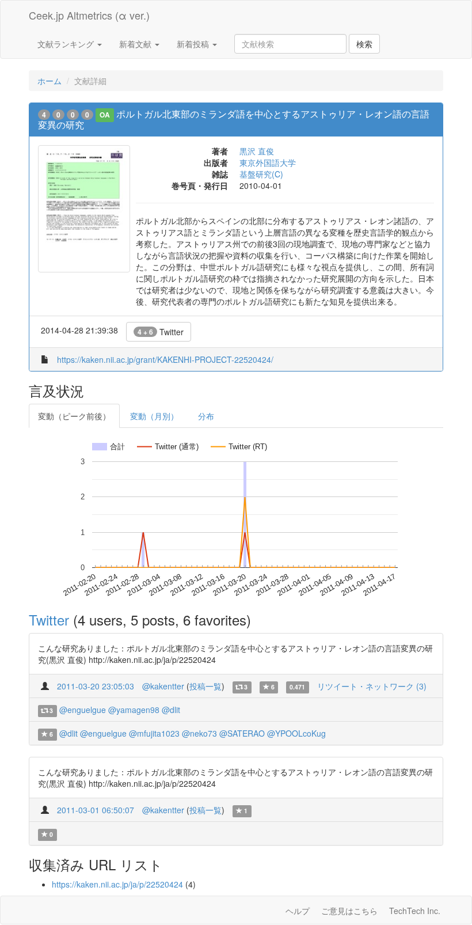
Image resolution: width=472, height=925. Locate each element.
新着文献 (136, 44)
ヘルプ (298, 910)
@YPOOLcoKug (296, 733)
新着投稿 (194, 44)
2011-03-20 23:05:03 (95, 686)
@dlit (171, 709)
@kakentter (163, 686)
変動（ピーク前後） (74, 416)
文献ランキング (66, 44)
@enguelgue (82, 709)
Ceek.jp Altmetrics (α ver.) (89, 14)
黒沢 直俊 (256, 151)
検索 (364, 44)
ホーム (49, 80)
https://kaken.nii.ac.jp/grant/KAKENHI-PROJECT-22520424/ (165, 359)
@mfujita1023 (154, 733)
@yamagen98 (133, 709)
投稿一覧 (205, 686)
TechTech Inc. (414, 910)
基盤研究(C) (261, 174)
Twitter (161, 332)
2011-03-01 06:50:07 (95, 810)
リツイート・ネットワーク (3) (372, 686)
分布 (206, 416)
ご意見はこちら (349, 910)
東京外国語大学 (267, 162)
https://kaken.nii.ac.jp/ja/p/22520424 (117, 884)
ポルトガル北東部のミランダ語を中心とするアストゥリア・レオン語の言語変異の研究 (233, 119)
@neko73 (199, 733)
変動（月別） (154, 416)
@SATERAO (242, 733)
